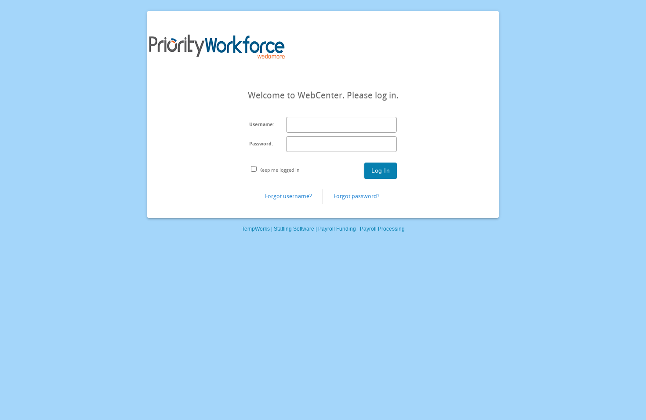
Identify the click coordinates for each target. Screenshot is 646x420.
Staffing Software (294, 229)
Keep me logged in (279, 170)
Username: (261, 124)
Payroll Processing (382, 229)
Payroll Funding (337, 229)
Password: (261, 144)
